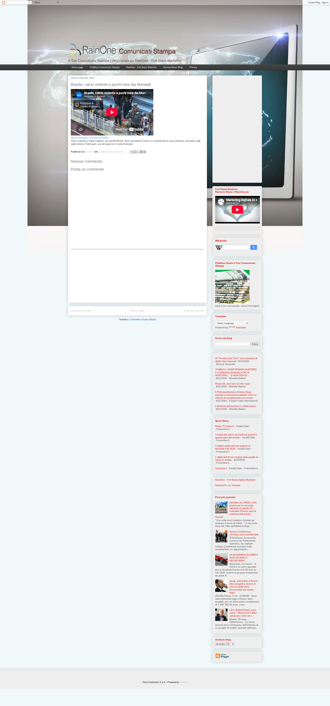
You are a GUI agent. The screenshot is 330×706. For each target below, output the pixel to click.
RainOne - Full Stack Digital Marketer (235, 479)
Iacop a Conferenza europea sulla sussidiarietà (243, 533)
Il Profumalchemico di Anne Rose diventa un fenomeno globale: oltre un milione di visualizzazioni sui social (235, 395)
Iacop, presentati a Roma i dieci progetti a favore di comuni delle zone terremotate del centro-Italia (243, 586)
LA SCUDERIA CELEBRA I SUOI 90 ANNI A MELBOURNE (243, 557)
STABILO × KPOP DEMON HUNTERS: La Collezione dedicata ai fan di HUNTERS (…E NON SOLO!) (236, 372)
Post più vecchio (194, 310)
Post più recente (81, 310)
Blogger (183, 682)
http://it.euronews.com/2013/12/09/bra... (91, 137)
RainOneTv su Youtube (227, 485)
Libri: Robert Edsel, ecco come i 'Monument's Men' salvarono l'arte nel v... (243, 613)
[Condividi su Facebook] (141, 152)
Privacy (193, 67)
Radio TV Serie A (224, 426)
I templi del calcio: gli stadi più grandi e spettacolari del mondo (236, 436)
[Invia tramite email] (131, 152)
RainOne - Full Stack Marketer (141, 67)
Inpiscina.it (221, 468)
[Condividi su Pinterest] (144, 152)
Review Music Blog (173, 67)
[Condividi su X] (138, 152)
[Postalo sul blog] (135, 152)
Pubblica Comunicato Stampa (104, 67)
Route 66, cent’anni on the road (232, 383)
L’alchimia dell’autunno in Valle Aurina (235, 406)
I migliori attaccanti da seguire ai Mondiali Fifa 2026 (232, 447)
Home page (77, 67)
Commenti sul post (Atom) (143, 319)
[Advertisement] (137, 276)
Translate (241, 327)
